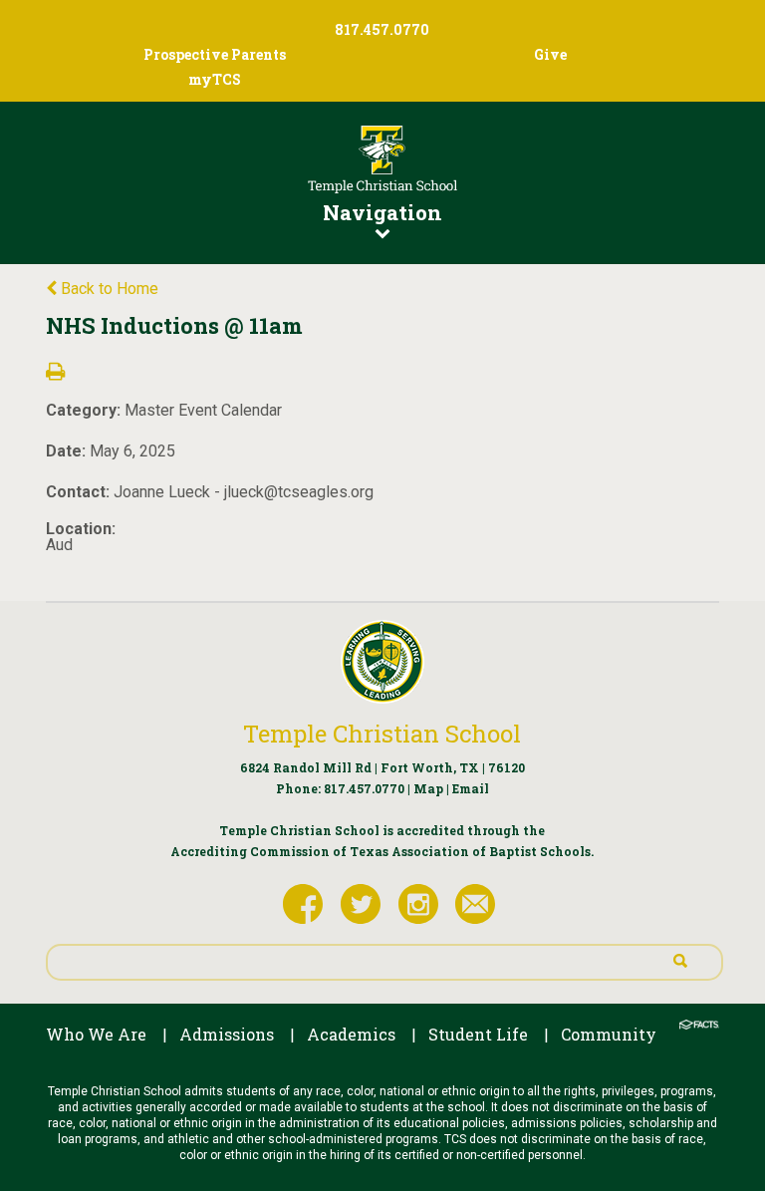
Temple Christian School (382, 733)
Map (428, 788)
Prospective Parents (214, 54)
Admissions (226, 1034)
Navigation (382, 212)
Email (470, 788)
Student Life (478, 1034)
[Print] (55, 373)
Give (550, 54)
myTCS (214, 79)
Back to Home (107, 288)
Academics (351, 1034)
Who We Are (96, 1034)
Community (608, 1034)
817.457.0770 (364, 788)
